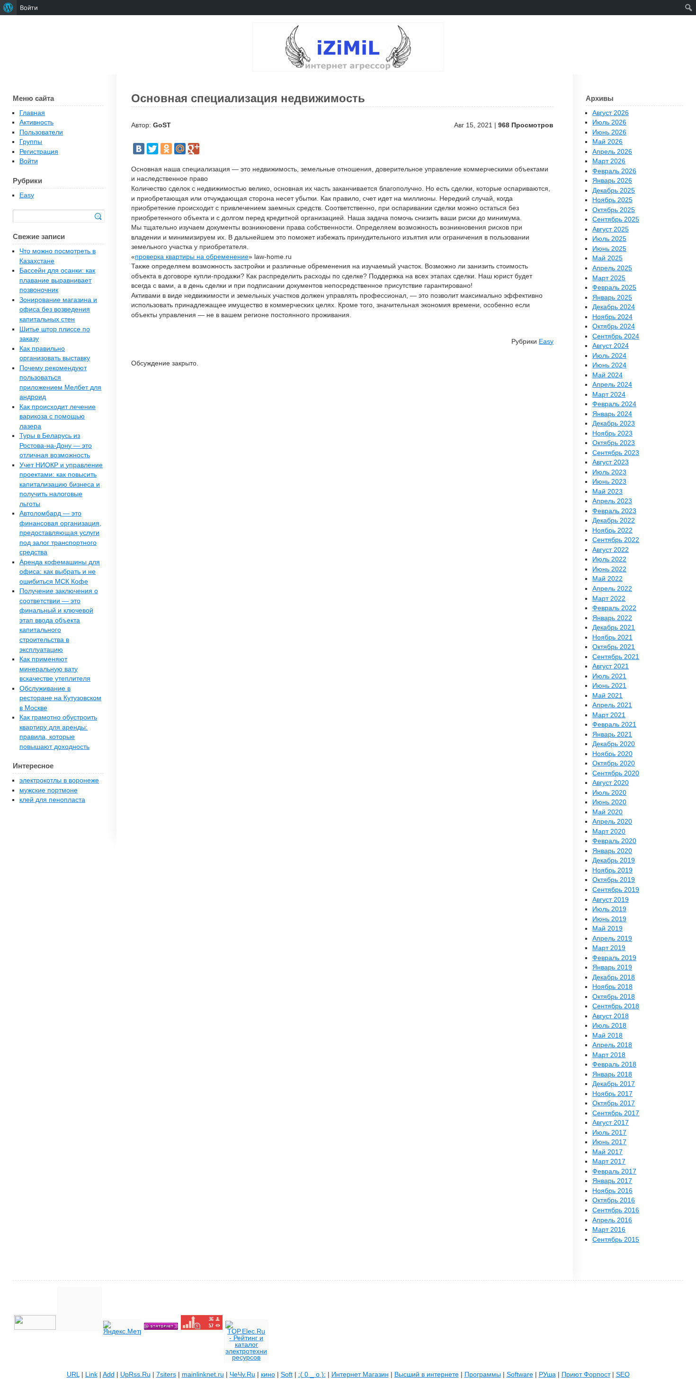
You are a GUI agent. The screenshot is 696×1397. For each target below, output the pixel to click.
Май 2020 (607, 812)
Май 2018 (607, 1035)
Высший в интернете (426, 1374)
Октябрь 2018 (613, 996)
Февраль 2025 (614, 287)
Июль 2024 (609, 355)
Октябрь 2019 (613, 879)
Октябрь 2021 (613, 646)
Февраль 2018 (614, 1064)
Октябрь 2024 (613, 326)
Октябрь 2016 (613, 1200)
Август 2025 (610, 229)
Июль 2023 (609, 472)
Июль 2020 (609, 792)
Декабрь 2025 (613, 190)
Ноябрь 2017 (612, 1093)
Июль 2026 (609, 122)
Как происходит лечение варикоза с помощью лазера (57, 416)
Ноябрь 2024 (612, 316)
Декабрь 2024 (613, 307)
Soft (287, 1374)
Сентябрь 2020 (615, 773)
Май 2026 (607, 141)
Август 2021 (610, 666)
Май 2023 (607, 491)
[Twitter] (152, 148)
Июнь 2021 (609, 685)
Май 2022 (607, 578)
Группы (30, 141)
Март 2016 (608, 1229)
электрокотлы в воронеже (59, 780)
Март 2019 (608, 948)
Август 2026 (610, 112)
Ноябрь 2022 (612, 530)
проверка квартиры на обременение (192, 256)
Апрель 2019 (612, 938)
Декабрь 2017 (613, 1083)
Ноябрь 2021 (612, 637)
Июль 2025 (609, 238)
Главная (32, 112)
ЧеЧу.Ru (242, 1374)
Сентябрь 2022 (615, 539)
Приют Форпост (586, 1374)
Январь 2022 (612, 618)
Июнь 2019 (609, 919)
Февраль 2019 (614, 957)
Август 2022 (610, 549)
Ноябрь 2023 (612, 433)
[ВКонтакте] (138, 148)
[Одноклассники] (166, 148)
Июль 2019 (609, 909)
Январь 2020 (612, 850)
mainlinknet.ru (203, 1374)
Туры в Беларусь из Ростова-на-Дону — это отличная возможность (55, 445)
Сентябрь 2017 (615, 1113)
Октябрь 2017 (613, 1103)
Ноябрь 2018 (612, 986)
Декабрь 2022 (613, 520)
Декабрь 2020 (613, 743)
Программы (482, 1374)
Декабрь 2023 (613, 423)
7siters (166, 1374)
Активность (36, 122)
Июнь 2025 (609, 248)
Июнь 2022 (609, 569)
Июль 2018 (609, 1025)
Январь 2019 (612, 967)
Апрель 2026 (612, 151)
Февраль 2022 (614, 608)
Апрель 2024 (612, 384)
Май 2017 (607, 1152)
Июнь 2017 (609, 1142)
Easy (546, 341)
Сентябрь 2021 (615, 656)
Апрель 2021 (612, 705)
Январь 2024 (612, 414)
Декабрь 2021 (613, 627)
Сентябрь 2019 (615, 889)
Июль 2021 (609, 676)
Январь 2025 (612, 297)
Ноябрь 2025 (612, 200)
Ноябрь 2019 (612, 870)
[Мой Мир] (180, 148)
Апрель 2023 (612, 501)
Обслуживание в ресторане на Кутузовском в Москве (60, 698)
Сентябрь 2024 (615, 336)
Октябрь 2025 (613, 210)
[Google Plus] (193, 148)
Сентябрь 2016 (615, 1210)
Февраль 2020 (614, 841)
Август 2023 (610, 462)
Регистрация (38, 151)
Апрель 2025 (612, 268)
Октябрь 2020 (613, 763)
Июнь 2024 (609, 365)
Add (109, 1374)
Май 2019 (607, 928)
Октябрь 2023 (613, 442)
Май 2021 (607, 695)
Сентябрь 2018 (615, 1006)
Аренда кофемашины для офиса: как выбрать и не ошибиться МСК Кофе (59, 572)
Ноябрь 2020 (612, 753)
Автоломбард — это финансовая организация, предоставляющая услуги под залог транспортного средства (60, 533)
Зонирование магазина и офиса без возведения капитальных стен (58, 309)
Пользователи (41, 132)
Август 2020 (610, 782)
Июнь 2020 (609, 802)
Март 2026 (608, 161)
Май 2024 (607, 375)
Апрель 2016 (612, 1220)
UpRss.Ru (135, 1374)
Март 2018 (608, 1055)
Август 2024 (610, 345)
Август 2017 (610, 1122)
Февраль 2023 (614, 511)
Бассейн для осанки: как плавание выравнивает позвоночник (57, 280)
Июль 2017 (609, 1132)
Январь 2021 (612, 734)
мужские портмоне (48, 790)
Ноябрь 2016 (612, 1190)
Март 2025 (608, 278)
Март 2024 (608, 394)
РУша (547, 1374)
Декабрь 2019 (613, 860)
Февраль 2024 (614, 404)
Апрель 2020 (612, 821)
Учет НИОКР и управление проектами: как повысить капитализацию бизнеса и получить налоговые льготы (61, 484)
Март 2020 (608, 831)
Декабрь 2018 (613, 977)
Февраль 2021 (614, 724)
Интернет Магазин (360, 1374)
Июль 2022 (609, 559)
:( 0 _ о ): (312, 1374)
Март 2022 (608, 598)
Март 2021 (608, 715)
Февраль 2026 (614, 171)
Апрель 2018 (612, 1045)
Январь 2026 (612, 180)
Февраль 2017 (614, 1171)
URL (73, 1374)
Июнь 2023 (609, 481)
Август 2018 (610, 1016)
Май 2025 (607, 258)
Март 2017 (608, 1161)
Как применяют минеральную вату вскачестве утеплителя (54, 669)
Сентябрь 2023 (615, 452)
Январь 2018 (612, 1074)
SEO (623, 1374)
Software (520, 1374)
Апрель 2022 (612, 588)
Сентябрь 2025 (615, 219)
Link (91, 1374)
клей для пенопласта (52, 799)
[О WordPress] (8, 7)
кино (268, 1374)
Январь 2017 (612, 1180)
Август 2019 (610, 899)
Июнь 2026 (609, 132)
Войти (28, 161)
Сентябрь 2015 (615, 1239)
